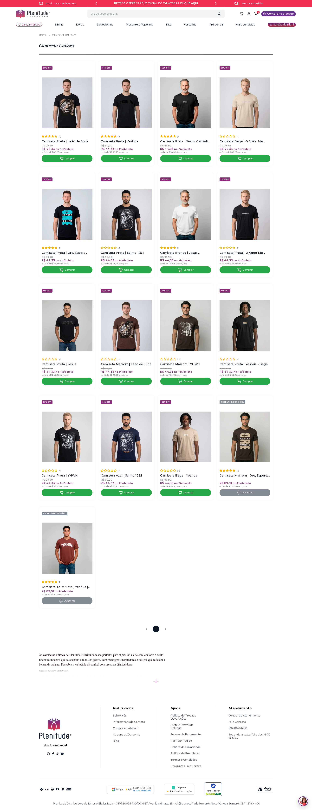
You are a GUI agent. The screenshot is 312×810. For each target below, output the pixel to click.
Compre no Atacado (126, 728)
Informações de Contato (129, 721)
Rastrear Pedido (252, 3)
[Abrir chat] (303, 801)
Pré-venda (216, 24)
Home (43, 35)
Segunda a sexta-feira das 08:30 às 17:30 (249, 736)
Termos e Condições (184, 759)
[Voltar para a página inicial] (33, 13)
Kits (168, 24)
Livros (80, 24)
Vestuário (190, 24)
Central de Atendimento (244, 715)
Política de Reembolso (185, 753)
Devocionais (105, 24)
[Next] (216, 3)
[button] (59, 25)
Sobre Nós (119, 715)
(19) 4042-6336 (237, 728)
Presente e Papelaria (139, 24)
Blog (116, 740)
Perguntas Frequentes (186, 766)
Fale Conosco (237, 721)
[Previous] (96, 3)
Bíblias (59, 24)
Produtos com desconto (61, 3)
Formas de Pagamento (186, 734)
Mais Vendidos (245, 24)
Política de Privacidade (186, 747)
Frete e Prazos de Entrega (182, 726)
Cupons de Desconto (126, 734)
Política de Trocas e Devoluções (183, 717)
